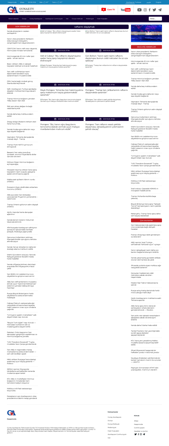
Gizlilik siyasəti (139, 428)
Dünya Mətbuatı (114, 424)
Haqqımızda (12, 2)
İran (67, 19)
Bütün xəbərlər (14, 19)
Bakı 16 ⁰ (44, 2)
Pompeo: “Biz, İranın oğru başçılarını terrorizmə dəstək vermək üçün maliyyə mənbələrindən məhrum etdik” (59, 126)
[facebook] (149, 10)
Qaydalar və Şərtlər (141, 431)
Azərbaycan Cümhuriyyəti (54, 19)
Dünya (24, 19)
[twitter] (154, 10)
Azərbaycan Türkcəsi (133, 2)
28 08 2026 (32, 2)
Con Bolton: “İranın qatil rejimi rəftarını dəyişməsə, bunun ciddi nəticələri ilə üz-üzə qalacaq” (106, 58)
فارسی (148, 2)
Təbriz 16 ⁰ (57, 2)
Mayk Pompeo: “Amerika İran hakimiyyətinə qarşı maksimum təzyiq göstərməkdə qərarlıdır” (61, 92)
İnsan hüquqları (102, 19)
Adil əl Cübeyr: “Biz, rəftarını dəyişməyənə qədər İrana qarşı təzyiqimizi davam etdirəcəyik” (60, 58)
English (158, 2)
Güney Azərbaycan (36, 19)
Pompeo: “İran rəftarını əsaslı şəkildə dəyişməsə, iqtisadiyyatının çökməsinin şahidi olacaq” (104, 126)
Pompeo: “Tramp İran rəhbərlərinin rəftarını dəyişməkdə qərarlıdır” (106, 91)
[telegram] (160, 10)
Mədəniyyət (90, 19)
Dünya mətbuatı (77, 19)
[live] (108, 10)
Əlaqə (22, 2)
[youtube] (126, 10)
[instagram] (145, 10)
